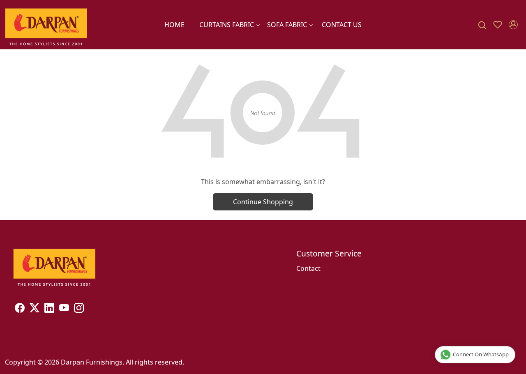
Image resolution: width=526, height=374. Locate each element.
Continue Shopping (263, 201)
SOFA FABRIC (287, 24)
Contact (308, 268)
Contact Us (342, 24)
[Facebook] (19, 309)
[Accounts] (513, 24)
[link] (482, 25)
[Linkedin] (49, 309)
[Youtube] (64, 309)
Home (174, 24)
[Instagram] (78, 309)
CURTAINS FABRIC (226, 24)
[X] (34, 309)
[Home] (46, 24)
